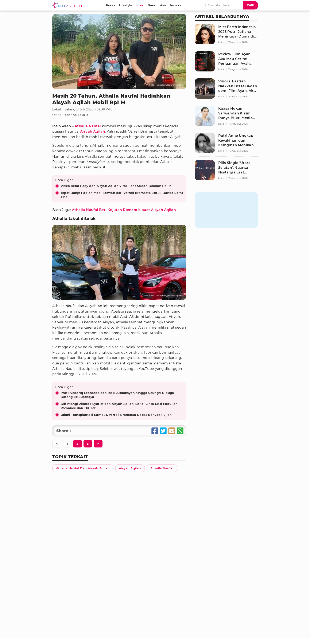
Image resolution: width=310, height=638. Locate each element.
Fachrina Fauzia (76, 115)
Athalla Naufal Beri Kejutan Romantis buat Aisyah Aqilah (124, 210)
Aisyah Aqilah (92, 131)
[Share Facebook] (154, 431)
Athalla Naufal (88, 126)
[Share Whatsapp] (180, 431)
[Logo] (68, 5)
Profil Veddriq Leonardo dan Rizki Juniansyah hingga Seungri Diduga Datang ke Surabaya (117, 395)
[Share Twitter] (163, 431)
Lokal (56, 109)
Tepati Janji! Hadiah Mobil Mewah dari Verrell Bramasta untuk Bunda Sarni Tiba (122, 195)
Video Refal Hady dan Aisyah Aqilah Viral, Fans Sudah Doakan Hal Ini (117, 186)
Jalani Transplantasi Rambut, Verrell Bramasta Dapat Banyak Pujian (116, 415)
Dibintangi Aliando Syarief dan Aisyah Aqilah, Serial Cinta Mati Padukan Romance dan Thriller (119, 406)
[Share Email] (171, 431)
